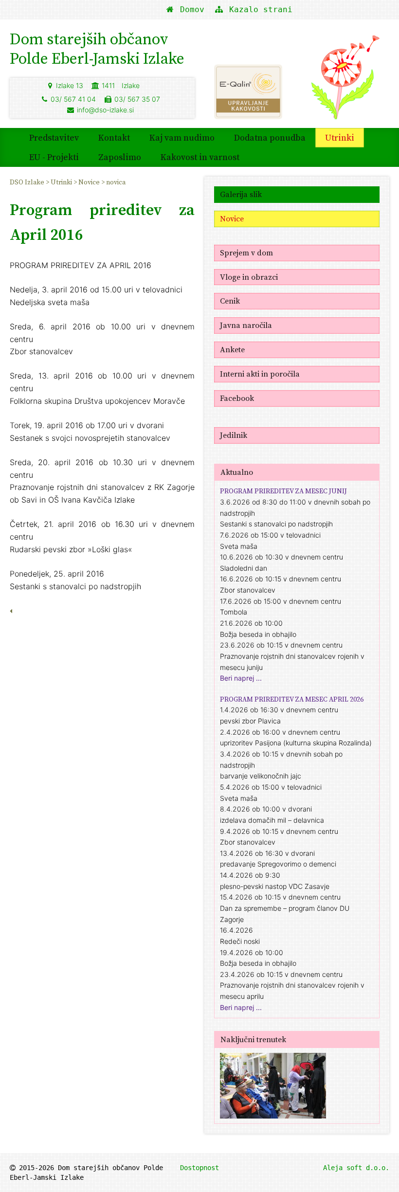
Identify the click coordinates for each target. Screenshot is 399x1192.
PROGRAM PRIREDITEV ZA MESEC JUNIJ (283, 491)
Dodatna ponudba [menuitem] (270, 137)
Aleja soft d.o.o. (356, 1168)
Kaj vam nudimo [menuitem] (182, 137)
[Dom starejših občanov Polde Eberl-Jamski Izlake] (345, 82)
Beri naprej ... (241, 678)
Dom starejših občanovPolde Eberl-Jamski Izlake (97, 48)
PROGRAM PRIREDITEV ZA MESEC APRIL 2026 (291, 699)
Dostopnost (199, 1168)
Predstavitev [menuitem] (54, 137)
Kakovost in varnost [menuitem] (200, 157)
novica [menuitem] (116, 182)
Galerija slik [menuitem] (241, 194)
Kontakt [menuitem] (114, 137)
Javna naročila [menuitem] (246, 325)
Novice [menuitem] (89, 182)
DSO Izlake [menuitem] (28, 182)
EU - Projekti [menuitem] (54, 157)
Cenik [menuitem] (230, 300)
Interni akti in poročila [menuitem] (260, 373)
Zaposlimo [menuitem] (119, 157)
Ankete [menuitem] (232, 349)
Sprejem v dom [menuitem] (246, 252)
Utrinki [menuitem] (339, 137)
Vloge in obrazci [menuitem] (249, 276)
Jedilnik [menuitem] (233, 435)
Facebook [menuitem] (237, 398)
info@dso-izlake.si (105, 110)
